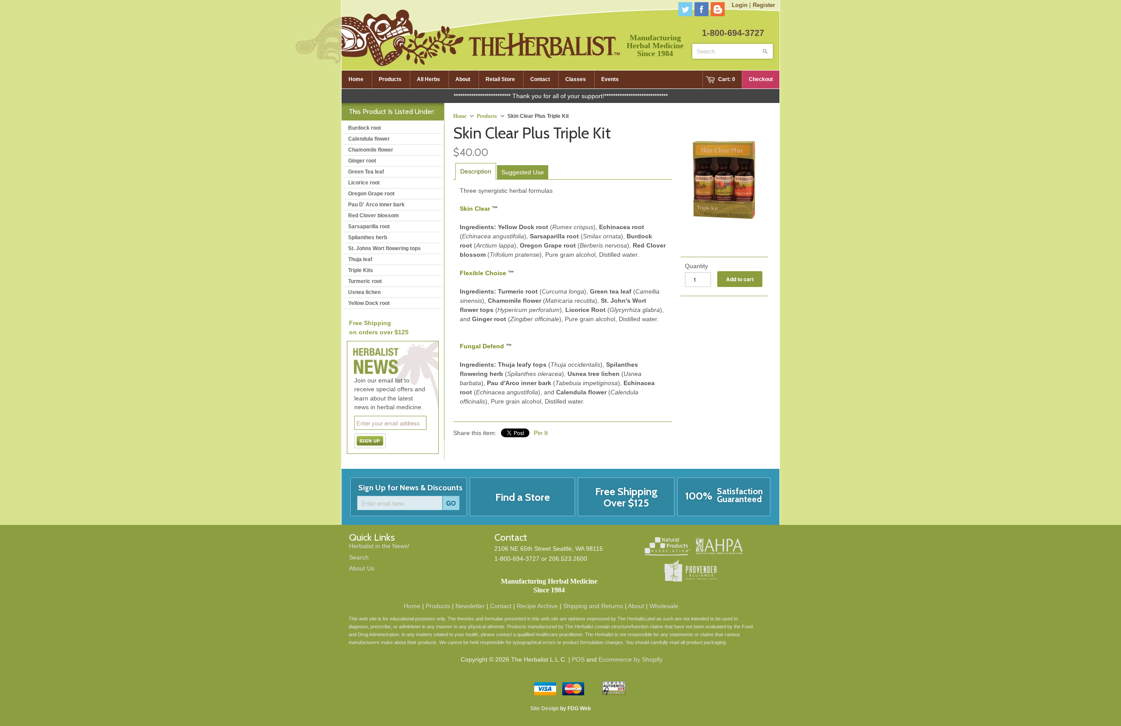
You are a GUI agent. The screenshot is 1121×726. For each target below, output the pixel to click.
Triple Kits (360, 270)
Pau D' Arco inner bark (376, 205)
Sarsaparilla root (369, 226)
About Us (361, 568)
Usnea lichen (364, 292)
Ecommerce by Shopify (631, 659)
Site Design (544, 708)
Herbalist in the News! (379, 545)
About (636, 605)
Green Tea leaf (366, 172)
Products (487, 116)
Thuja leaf (360, 259)
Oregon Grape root (371, 194)
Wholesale (663, 605)
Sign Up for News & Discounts (410, 487)
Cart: (726, 79)
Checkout (761, 79)
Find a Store (522, 497)
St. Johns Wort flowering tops (384, 248)
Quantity (696, 265)
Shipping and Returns (593, 605)
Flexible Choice (483, 272)
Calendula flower (369, 139)
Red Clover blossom (373, 215)
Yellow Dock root (369, 303)
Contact (500, 605)
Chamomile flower (370, 150)
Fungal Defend (482, 346)
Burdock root (364, 128)
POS (578, 659)
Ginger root (362, 161)
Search (359, 557)
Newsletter (470, 605)
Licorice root (364, 183)
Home (412, 605)
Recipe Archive (537, 605)
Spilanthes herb (367, 237)
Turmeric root (365, 281)
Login (739, 5)
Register (764, 5)
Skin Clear (475, 208)
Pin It (541, 432)
